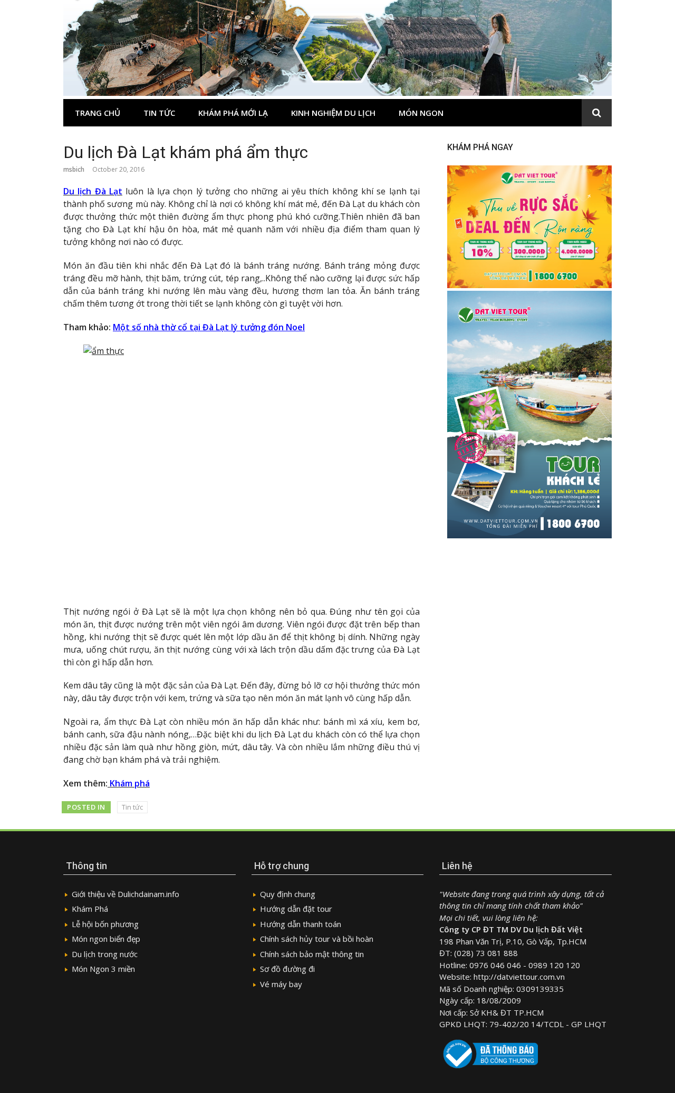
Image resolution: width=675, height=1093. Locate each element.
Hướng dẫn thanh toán (300, 924)
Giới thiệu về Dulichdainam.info (125, 894)
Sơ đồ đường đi (287, 968)
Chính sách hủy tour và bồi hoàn (316, 938)
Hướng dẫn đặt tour (296, 908)
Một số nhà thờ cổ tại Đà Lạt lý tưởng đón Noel (209, 327)
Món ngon (421, 112)
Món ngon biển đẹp (106, 938)
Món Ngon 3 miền (103, 968)
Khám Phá (90, 908)
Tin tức (159, 112)
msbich (73, 169)
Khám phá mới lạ (233, 112)
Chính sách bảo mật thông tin (312, 954)
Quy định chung (287, 894)
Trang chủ (97, 112)
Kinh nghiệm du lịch (333, 112)
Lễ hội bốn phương (105, 924)
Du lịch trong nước (105, 954)
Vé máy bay (281, 984)
